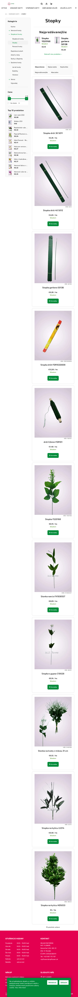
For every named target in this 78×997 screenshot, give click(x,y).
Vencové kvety (16, 30)
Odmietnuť (52, 982)
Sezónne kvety (16, 62)
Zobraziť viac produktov (52, 54)
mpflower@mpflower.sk (49, 959)
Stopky (14, 42)
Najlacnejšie (52, 67)
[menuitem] (4, 8)
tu (27, 987)
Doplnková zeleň (17, 51)
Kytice (13, 26)
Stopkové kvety (16, 34)
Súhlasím (64, 982)
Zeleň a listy (15, 55)
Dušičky (15, 71)
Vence (13, 79)
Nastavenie (15, 992)
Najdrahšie (64, 67)
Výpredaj (14, 83)
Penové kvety (17, 46)
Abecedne (54, 72)
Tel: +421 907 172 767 (48, 956)
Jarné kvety (16, 67)
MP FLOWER (46, 977)
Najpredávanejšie (41, 72)
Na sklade (15, 103)
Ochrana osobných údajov (14, 977)
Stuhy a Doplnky (17, 59)
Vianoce (15, 75)
